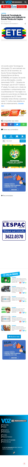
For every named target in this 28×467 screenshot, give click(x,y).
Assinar (23, 141)
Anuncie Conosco (7, 437)
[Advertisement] (14, 53)
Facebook (5, 137)
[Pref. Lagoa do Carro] (14, 156)
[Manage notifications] (24, 463)
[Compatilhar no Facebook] (11, 124)
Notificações (6, 432)
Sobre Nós (5, 425)
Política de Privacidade (8, 440)
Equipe (4, 427)
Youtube (17, 137)
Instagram (11, 137)
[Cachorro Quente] (14, 113)
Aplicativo (23, 137)
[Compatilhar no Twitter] (17, 124)
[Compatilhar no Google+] (4, 124)
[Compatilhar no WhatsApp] (23, 124)
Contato (4, 435)
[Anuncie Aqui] (14, 181)
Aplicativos (5, 430)
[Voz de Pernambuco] (13, 2)
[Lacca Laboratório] (14, 6)
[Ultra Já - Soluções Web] (14, 452)
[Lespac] (14, 230)
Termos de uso (6, 442)
